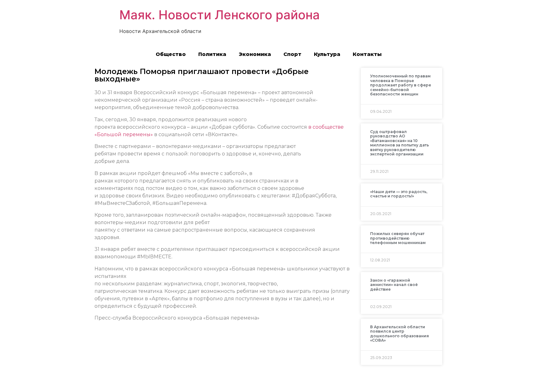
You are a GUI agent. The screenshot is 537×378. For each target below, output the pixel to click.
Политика (212, 54)
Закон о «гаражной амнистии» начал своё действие (394, 285)
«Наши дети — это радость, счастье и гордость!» (398, 193)
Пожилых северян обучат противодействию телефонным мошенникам (398, 238)
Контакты (367, 54)
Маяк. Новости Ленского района (219, 14)
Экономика (255, 54)
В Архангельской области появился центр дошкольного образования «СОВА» (399, 334)
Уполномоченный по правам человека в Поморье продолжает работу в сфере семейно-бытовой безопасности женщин (400, 85)
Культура (327, 54)
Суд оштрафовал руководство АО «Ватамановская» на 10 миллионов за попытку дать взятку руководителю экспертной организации (399, 142)
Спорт (292, 54)
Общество (171, 54)
